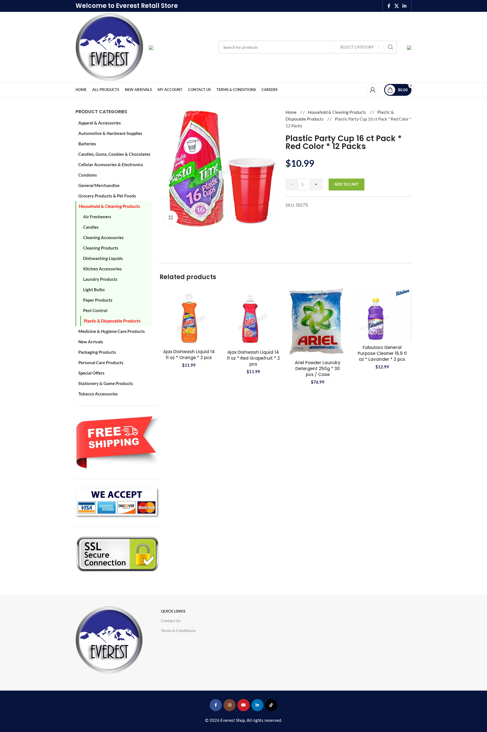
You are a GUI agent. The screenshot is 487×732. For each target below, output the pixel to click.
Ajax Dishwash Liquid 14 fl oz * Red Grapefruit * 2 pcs (253, 358)
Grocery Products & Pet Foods (107, 195)
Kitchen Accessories (102, 268)
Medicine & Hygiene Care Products (111, 331)
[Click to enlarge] (171, 218)
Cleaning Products (100, 247)
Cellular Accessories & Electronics (110, 164)
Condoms (87, 174)
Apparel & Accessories (99, 122)
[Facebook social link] (389, 6)
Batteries (87, 143)
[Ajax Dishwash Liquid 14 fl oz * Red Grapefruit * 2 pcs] (253, 317)
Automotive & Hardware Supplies (110, 133)
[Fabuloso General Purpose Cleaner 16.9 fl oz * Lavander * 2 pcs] (382, 314)
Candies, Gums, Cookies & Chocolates (114, 154)
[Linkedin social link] (404, 6)
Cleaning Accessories (103, 237)
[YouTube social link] (243, 705)
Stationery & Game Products (105, 383)
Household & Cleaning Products (109, 206)
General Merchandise (98, 185)
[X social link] (396, 6)
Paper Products (97, 299)
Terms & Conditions (178, 630)
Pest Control (95, 310)
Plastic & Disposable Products (112, 320)
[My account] (372, 89)
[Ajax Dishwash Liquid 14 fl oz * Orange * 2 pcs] (189, 316)
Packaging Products (97, 352)
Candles (91, 227)
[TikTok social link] (271, 705)
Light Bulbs (94, 289)
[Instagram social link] (229, 705)
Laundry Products (100, 279)
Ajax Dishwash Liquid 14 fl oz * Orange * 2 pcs (189, 355)
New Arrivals (90, 341)
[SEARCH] (390, 47)
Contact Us (170, 620)
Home (291, 112)
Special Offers (91, 372)
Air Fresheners (97, 216)
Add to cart (346, 184)
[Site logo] (109, 46)
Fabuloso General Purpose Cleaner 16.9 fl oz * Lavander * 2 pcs (382, 353)
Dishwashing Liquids (103, 258)
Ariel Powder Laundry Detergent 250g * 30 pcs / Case (317, 368)
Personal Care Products (100, 362)
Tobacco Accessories (98, 393)
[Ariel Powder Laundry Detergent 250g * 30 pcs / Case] (317, 322)
